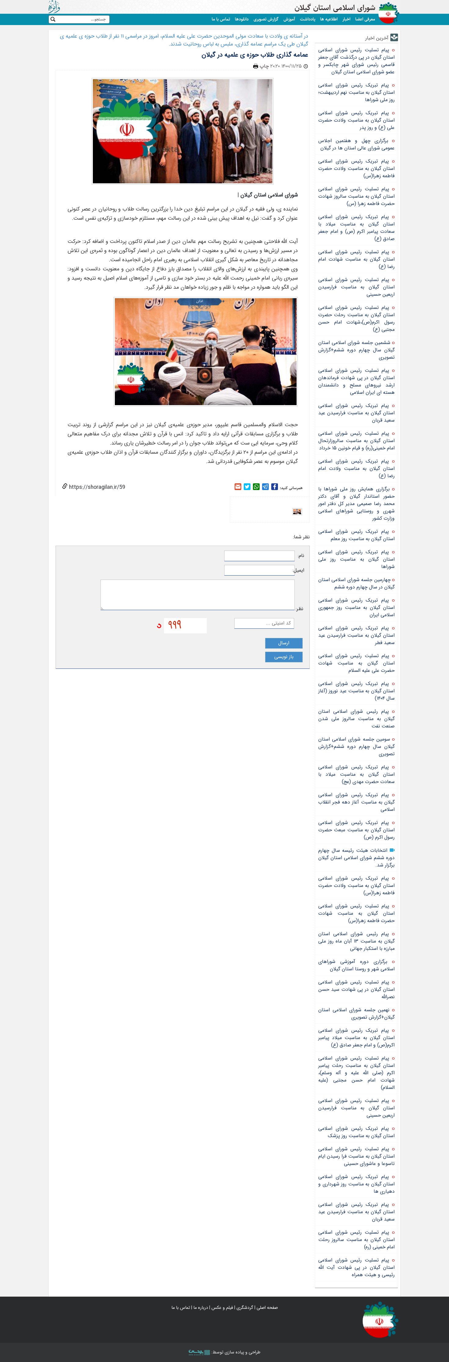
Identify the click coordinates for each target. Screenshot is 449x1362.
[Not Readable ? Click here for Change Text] (159, 625)
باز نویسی (284, 657)
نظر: (299, 609)
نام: (301, 555)
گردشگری (244, 1307)
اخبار (346, 19)
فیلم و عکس (222, 1307)
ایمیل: (299, 570)
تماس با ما (221, 19)
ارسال (283, 643)
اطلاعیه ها (329, 19)
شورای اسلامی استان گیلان (334, 8)
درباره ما (200, 1307)
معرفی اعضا (365, 19)
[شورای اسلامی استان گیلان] (380, 1319)
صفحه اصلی (267, 1307)
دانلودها (242, 19)
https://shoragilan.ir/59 (96, 487)
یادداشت (307, 19)
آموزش (289, 19)
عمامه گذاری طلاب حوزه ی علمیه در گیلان (255, 55)
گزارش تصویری (266, 19)
